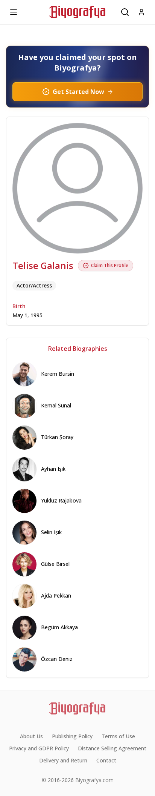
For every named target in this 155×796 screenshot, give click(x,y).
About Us (31, 736)
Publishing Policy (72, 736)
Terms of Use (118, 736)
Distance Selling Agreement (112, 748)
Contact (106, 760)
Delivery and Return (63, 760)
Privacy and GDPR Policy (39, 748)
